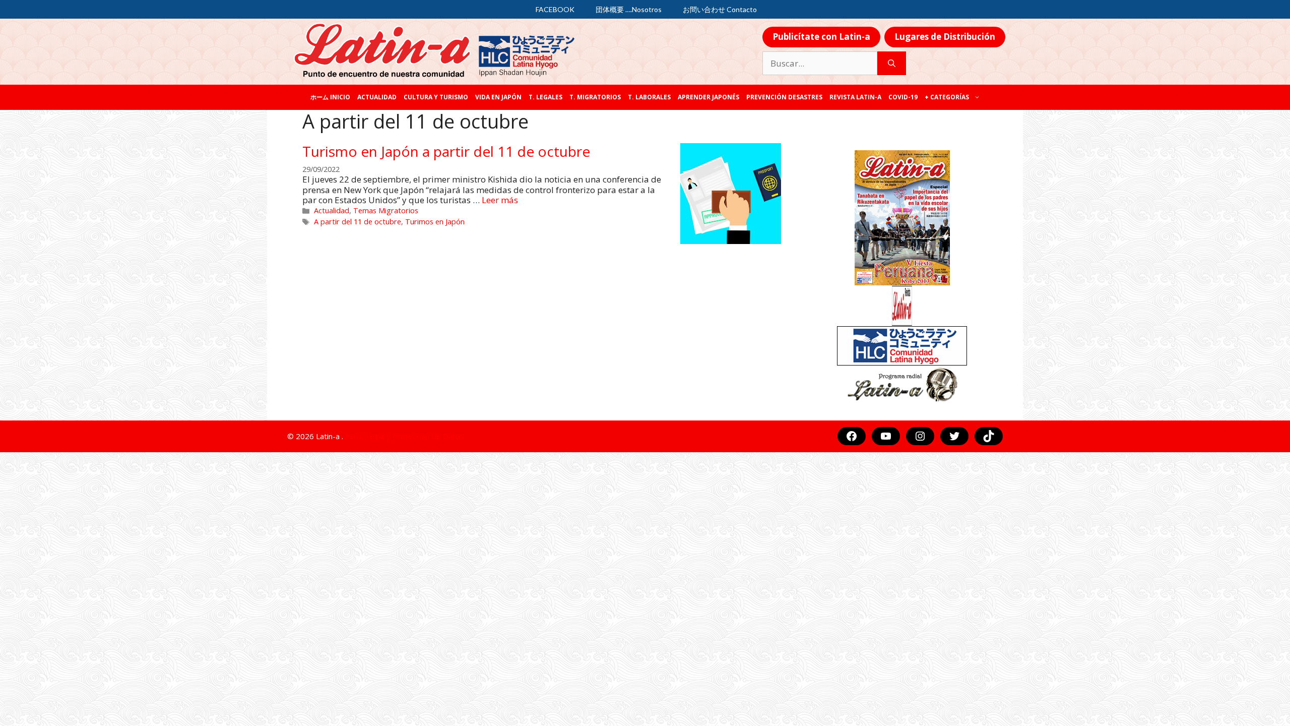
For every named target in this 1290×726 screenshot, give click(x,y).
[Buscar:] (819, 63)
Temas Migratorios (385, 210)
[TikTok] (989, 436)
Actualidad (377, 97)
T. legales (545, 97)
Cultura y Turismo (436, 97)
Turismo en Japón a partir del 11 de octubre (446, 151)
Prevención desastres (784, 97)
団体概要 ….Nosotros (629, 9)
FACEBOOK (555, 9)
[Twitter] (954, 436)
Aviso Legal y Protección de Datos (404, 436)
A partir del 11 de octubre (357, 221)
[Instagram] (920, 436)
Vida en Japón (498, 97)
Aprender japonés (708, 97)
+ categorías (947, 97)
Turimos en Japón (435, 221)
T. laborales (649, 97)
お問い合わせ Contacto (720, 9)
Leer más (500, 200)
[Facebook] (851, 436)
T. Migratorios (595, 97)
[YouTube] (886, 436)
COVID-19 (903, 97)
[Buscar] (891, 63)
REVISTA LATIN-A (855, 97)
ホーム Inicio (330, 97)
